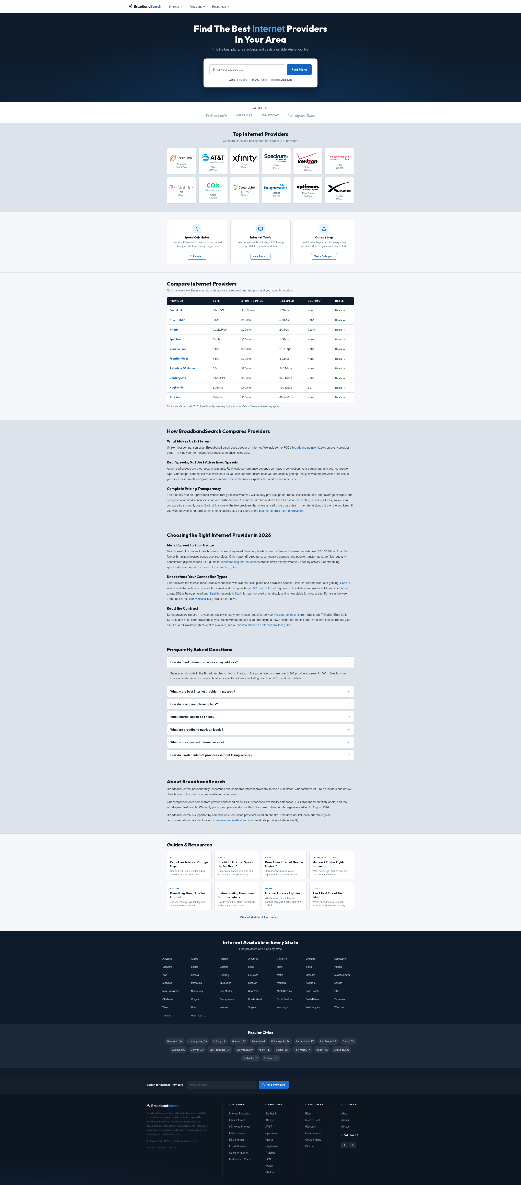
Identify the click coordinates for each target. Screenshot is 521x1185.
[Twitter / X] (352, 1145)
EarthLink (176, 310)
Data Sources (313, 1133)
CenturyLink (178, 378)
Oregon (195, 999)
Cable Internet (237, 1133)
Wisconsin (339, 1007)
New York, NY (174, 1041)
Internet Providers (239, 1113)
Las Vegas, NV (244, 1049)
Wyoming (167, 1015)
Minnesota (196, 982)
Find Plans (299, 70)
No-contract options (287, 614)
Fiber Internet (237, 1120)
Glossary (310, 1126)
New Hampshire (170, 991)
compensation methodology (231, 820)
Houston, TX (239, 1041)
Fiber (170, 582)
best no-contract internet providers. (281, 510)
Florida (194, 966)
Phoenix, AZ (258, 1041)
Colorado (310, 958)
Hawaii (251, 966)
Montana (281, 982)
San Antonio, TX (305, 1041)
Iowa (164, 974)
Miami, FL (264, 1049)
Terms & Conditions (166, 1147)
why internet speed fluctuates (231, 479)
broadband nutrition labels (309, 447)
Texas (165, 1007)
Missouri (252, 982)
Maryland (310, 974)
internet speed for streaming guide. (215, 567)
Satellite (214, 593)
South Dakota (312, 999)
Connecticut (340, 958)
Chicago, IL (219, 1041)
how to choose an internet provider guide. (265, 625)
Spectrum (176, 339)
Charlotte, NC (341, 1049)
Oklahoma (167, 999)
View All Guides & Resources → (260, 917)
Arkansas (253, 958)
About (344, 1113)
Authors (345, 1120)
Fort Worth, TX (302, 1049)
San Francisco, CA (220, 1049)
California (282, 958)
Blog (308, 1113)
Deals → (340, 310)
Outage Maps (313, 1139)
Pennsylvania (227, 999)
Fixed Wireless (238, 1146)
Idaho (279, 966)
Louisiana (253, 974)
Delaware (167, 966)
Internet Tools (313, 1120)
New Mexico (226, 991)
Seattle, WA (282, 1049)
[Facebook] (344, 1145)
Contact (345, 1126)
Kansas (195, 974)
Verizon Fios (178, 349)
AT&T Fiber (177, 320)
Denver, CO (197, 1049)
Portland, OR (271, 1058)
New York (253, 991)
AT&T (268, 1126)
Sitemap (310, 1146)
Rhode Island (255, 999)
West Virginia (313, 1007)
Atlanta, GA (178, 1049)
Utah (193, 1007)
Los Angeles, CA (197, 1041)
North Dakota (312, 991)
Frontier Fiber (179, 358)
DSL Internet (236, 1139)
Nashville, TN (250, 1058)
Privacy (150, 1147)
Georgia (224, 966)
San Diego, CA (328, 1041)
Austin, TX (322, 1049)
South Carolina (284, 999)
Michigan (167, 982)
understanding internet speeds (240, 561)
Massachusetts (342, 974)
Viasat (269, 1139)
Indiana (338, 966)
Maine (280, 974)
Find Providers (275, 1085)
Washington (283, 1007)
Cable (344, 582)
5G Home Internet (239, 1126)
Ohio (336, 991)
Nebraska (310, 982)
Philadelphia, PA (280, 1041)
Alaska (194, 958)
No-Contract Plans (240, 1159)
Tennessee (339, 999)
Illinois (309, 966)
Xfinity (174, 329)
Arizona (224, 958)
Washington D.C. (199, 1015)
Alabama (167, 958)
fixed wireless (197, 598)
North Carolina (284, 991)
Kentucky (224, 974)
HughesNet (177, 387)
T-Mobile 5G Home (182, 368)
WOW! (269, 1165)
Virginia (252, 1007)
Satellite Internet (238, 1152)
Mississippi (226, 982)
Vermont (224, 1007)
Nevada (338, 982)
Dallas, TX (348, 1041)
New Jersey (197, 991)
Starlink (175, 397)
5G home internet (264, 588)
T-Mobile (270, 1152)
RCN (268, 1159)
